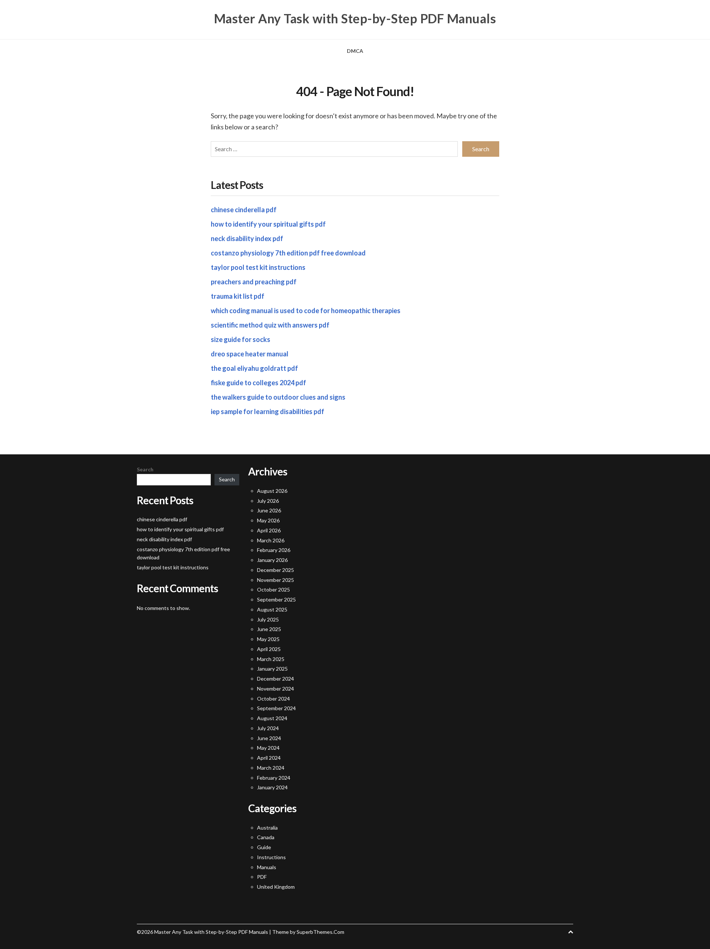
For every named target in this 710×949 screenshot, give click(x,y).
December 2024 (275, 678)
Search (145, 469)
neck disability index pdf (247, 238)
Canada (265, 837)
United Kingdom (276, 887)
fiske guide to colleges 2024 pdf (258, 383)
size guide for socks (240, 339)
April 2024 (269, 758)
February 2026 (273, 550)
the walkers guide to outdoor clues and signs (278, 397)
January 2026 (272, 560)
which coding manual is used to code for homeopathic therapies (305, 310)
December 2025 (275, 570)
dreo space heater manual (249, 354)
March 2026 (270, 540)
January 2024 (272, 787)
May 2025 (268, 639)
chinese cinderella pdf (244, 210)
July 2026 (268, 501)
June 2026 (269, 510)
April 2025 (269, 649)
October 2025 (273, 589)
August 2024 (272, 718)
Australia (267, 827)
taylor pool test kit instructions (258, 267)
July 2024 (268, 728)
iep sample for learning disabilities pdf (267, 411)
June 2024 (269, 738)
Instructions (271, 857)
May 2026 (268, 520)
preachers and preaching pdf (254, 282)
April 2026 (269, 530)
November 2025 (275, 580)
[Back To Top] (570, 932)
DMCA (355, 51)
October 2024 (273, 698)
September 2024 (276, 708)
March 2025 (270, 659)
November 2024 (275, 688)
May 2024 (268, 748)
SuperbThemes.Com (320, 932)
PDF (262, 877)
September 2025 (276, 599)
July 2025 (268, 619)
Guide (264, 847)
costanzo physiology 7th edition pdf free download (288, 253)
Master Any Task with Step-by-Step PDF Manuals (355, 18)
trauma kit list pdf (237, 296)
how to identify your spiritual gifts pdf (268, 224)
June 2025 (269, 629)
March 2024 (270, 768)
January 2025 (272, 668)
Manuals (266, 867)
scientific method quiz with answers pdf (270, 325)
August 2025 (272, 609)
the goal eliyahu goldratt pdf (254, 368)
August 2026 (272, 491)
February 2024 (273, 778)
